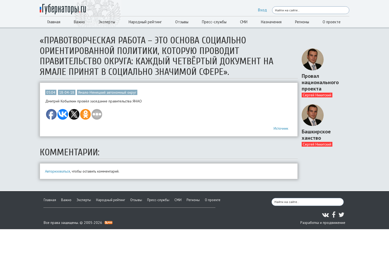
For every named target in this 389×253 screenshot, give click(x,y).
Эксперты (106, 21)
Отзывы (181, 21)
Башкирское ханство (316, 134)
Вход (262, 9)
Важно (79, 21)
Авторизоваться (57, 171)
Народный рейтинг (145, 21)
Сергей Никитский (317, 95)
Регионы (302, 21)
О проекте (332, 21)
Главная (53, 21)
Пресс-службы (214, 21)
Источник (281, 128)
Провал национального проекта (320, 82)
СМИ (243, 21)
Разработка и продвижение (322, 222)
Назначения (271, 21)
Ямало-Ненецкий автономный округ (107, 92)
